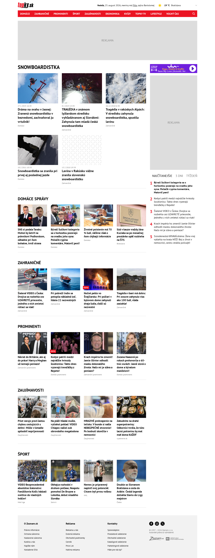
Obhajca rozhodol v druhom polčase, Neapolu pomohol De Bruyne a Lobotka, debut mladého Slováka (65, 491)
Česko (119, 502)
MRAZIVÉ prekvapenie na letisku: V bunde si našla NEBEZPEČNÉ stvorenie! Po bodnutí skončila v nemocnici (98, 427)
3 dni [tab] (179, 176)
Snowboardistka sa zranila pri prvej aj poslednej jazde (37, 173)
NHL (85, 495)
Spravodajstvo (113, 530)
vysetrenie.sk (122, 438)
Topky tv (140, 13)
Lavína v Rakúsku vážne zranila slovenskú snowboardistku (78, 175)
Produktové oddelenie (117, 534)
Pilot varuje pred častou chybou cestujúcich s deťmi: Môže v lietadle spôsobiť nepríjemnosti (31, 426)
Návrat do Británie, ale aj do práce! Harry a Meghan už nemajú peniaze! (32, 360)
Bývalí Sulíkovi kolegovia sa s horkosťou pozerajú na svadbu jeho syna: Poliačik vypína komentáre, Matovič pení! (65, 236)
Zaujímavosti (93, 13)
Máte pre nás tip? (115, 549)
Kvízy (127, 13)
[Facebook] (151, 524)
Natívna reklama (73, 549)
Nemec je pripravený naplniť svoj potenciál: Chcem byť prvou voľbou (97, 488)
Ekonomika (112, 13)
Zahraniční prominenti (27, 367)
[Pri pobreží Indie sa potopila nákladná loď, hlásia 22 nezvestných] (65, 279)
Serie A (53, 502)
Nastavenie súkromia (33, 538)
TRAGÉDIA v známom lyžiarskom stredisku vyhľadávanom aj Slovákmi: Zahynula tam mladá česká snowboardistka (80, 117)
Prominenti (61, 13)
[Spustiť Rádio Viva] (173, 66)
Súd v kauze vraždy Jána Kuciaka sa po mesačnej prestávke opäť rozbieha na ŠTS (130, 235)
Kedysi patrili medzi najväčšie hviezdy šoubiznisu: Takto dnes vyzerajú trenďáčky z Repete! (63, 364)
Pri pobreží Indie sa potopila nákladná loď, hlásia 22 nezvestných (63, 297)
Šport (76, 13)
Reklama (70, 523)
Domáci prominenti (58, 374)
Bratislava (121, 243)
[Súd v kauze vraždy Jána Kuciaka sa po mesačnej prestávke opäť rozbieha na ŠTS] (131, 215)
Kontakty (112, 523)
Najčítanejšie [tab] (162, 176)
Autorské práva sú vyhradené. (161, 532)
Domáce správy (33, 198)
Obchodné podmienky (75, 538)
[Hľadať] (193, 13)
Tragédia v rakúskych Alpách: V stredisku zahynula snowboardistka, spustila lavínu (125, 115)
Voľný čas (172, 13)
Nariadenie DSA (31, 549)
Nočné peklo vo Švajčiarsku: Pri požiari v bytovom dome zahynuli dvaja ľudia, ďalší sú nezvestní (97, 300)
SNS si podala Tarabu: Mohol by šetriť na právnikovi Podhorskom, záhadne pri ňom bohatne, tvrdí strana (31, 236)
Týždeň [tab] (191, 176)
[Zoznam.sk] (157, 539)
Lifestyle (156, 13)
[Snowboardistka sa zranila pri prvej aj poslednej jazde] (38, 150)
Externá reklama (73, 534)
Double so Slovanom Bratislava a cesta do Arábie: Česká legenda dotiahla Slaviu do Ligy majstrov (129, 491)
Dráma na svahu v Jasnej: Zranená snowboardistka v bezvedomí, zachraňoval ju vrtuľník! (36, 115)
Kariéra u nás (29, 542)
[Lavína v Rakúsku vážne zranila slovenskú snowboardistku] (82, 150)
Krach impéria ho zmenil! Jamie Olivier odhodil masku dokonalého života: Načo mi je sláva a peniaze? (98, 364)
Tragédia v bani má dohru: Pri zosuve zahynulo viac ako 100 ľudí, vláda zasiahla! (131, 298)
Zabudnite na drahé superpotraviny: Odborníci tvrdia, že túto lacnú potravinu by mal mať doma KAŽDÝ (130, 427)
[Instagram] (157, 524)
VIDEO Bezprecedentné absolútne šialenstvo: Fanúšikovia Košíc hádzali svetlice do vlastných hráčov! (32, 491)
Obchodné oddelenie (117, 538)
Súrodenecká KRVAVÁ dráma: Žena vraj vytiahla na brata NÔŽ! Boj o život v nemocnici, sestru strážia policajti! (174, 239)
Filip (135, 5)
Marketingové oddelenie (118, 545)
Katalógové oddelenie (117, 542)
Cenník (69, 542)
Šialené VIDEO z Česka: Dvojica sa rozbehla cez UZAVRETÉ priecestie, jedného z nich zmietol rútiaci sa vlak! (31, 300)
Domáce (25, 13)
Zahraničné (41, 13)
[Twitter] (163, 524)
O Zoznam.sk (31, 523)
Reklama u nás (72, 530)
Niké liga (21, 502)
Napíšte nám (29, 545)
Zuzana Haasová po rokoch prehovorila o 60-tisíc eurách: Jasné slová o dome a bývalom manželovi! (131, 364)
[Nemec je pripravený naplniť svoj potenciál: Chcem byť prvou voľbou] (98, 471)
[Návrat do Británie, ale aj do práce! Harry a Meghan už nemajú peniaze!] (32, 343)
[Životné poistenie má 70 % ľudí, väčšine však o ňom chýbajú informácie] (98, 215)
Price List (70, 545)
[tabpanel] (173, 212)
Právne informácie (32, 530)
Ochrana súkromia (31, 534)
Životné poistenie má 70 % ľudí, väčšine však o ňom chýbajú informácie (98, 233)
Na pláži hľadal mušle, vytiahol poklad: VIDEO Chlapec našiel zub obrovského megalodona (65, 426)
